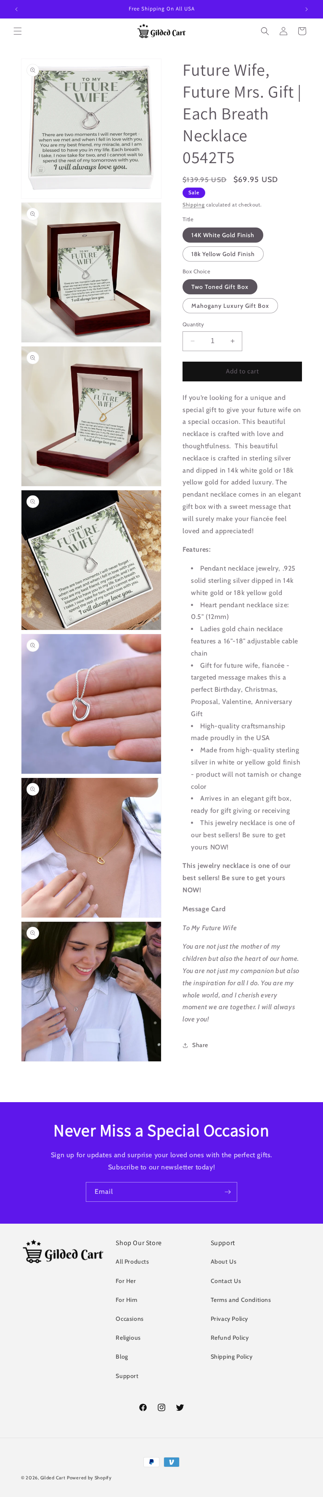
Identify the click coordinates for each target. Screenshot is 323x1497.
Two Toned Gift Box (220, 287)
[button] (17, 31)
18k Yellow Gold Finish (223, 254)
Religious (128, 1337)
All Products (132, 1261)
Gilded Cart (53, 1478)
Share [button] (200, 1045)
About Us (224, 1261)
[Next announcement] (306, 9)
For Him (126, 1300)
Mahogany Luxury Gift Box (230, 305)
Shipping (194, 204)
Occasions (129, 1318)
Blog (122, 1356)
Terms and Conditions (241, 1300)
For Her (126, 1281)
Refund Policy (230, 1337)
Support (127, 1376)
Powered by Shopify (89, 1478)
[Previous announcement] (16, 9)
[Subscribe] (227, 1192)
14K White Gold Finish (222, 235)
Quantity (193, 324)
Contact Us (226, 1281)
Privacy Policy (229, 1318)
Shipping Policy (232, 1356)
